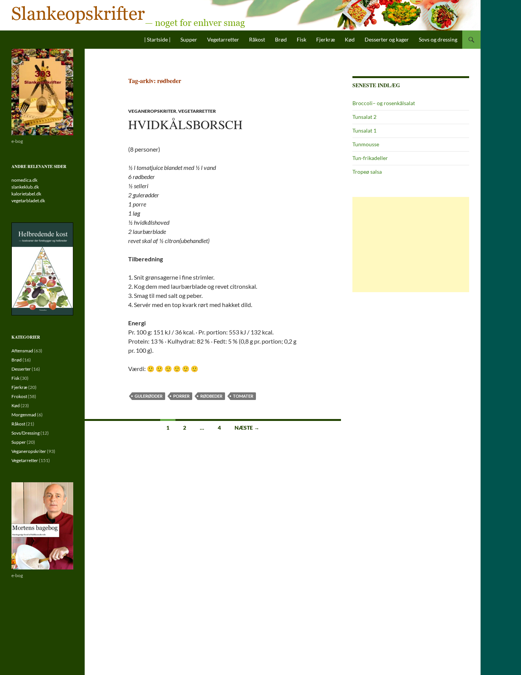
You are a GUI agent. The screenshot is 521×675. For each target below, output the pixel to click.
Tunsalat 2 (364, 117)
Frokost (19, 396)
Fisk (301, 39)
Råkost (257, 39)
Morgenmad (23, 414)
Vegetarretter (223, 39)
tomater (243, 395)
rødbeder (211, 395)
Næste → (247, 427)
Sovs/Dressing (25, 433)
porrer (181, 395)
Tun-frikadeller (370, 158)
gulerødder (148, 395)
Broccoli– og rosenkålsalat (383, 103)
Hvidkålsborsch (185, 124)
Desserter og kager (387, 39)
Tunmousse (365, 144)
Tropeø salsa (367, 171)
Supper (188, 39)
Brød (281, 39)
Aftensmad (22, 350)
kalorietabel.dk (26, 194)
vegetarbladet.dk (28, 200)
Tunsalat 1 (364, 130)
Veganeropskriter (152, 111)
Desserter (21, 369)
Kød (350, 39)
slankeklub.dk (25, 187)
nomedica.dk (24, 180)
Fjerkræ (325, 39)
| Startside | (157, 39)
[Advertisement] (410, 244)
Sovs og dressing (438, 39)
